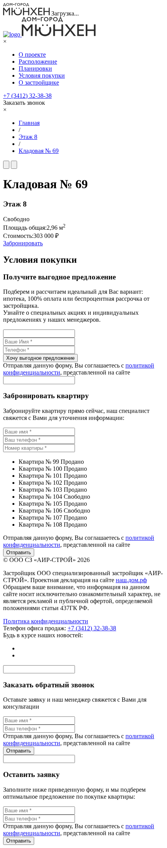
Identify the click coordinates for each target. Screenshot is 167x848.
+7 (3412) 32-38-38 (27, 95)
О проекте (32, 54)
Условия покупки (42, 75)
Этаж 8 (28, 137)
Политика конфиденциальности (45, 621)
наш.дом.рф (131, 580)
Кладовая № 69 (39, 150)
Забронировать (23, 243)
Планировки (35, 68)
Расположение (38, 61)
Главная (29, 123)
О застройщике (39, 82)
